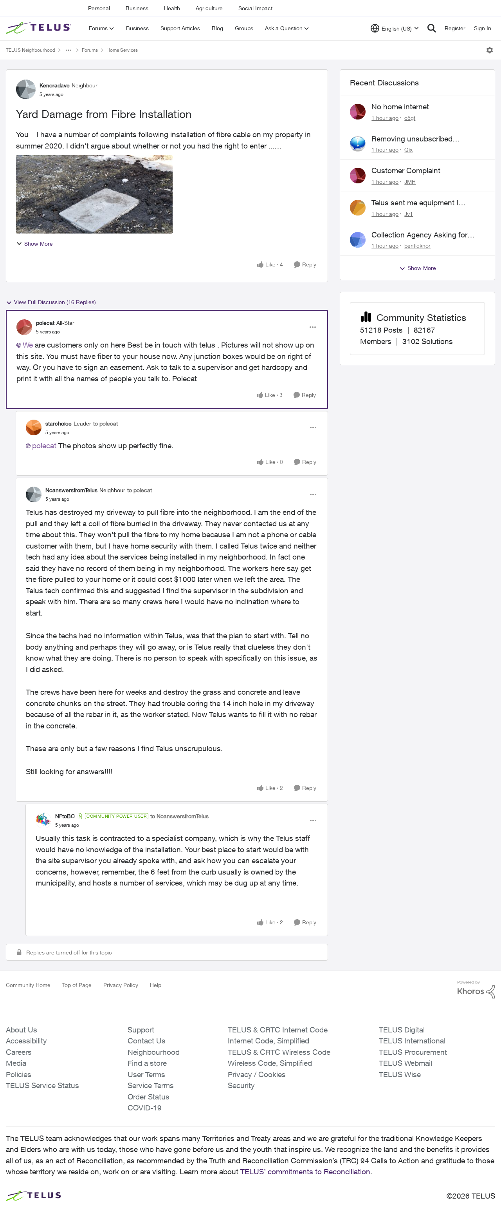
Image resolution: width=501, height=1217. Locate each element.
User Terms (146, 1074)
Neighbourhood (154, 1052)
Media (16, 1063)
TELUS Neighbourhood (30, 50)
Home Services (122, 50)
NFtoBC (65, 816)
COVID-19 (145, 1107)
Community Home (28, 985)
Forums (90, 50)
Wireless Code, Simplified (270, 1063)
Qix (408, 149)
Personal (99, 8)
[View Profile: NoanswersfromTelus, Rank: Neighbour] (33, 494)
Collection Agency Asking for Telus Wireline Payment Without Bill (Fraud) (423, 235)
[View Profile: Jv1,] (358, 208)
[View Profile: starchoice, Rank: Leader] (33, 427)
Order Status (148, 1096)
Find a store (147, 1063)
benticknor (417, 245)
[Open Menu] (489, 50)
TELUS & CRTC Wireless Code (279, 1052)
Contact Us (147, 1040)
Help (155, 985)
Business (137, 8)
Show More (38, 243)
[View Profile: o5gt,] (358, 112)
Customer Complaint (405, 170)
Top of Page (77, 985)
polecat (45, 322)
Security (241, 1085)
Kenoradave (55, 85)
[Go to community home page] (39, 28)
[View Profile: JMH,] (358, 175)
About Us (21, 1029)
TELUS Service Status (42, 1085)
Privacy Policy (120, 985)
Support (141, 1029)
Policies (18, 1074)
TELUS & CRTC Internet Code (278, 1029)
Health (172, 8)
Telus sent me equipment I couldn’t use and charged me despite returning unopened (419, 203)
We (28, 344)
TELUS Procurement (413, 1052)
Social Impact (255, 8)
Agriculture (209, 8)
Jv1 (408, 213)
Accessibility (26, 1040)
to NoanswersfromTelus (179, 816)
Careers (19, 1052)
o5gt (409, 117)
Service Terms (151, 1085)
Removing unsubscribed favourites (411, 139)
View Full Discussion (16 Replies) (55, 302)
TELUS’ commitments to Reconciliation (305, 1171)
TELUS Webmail (405, 1063)
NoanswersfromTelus (71, 490)
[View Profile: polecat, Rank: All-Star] (24, 327)
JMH (410, 181)
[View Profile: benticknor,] (358, 240)
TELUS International (412, 1040)
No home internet (400, 106)
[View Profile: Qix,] (358, 144)
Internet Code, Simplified (268, 1040)
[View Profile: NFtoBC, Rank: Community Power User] (43, 820)
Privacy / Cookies (257, 1074)
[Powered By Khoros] (476, 990)
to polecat (105, 423)
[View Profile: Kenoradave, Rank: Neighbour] (26, 89)
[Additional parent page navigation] (68, 50)
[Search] (431, 28)
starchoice (58, 423)
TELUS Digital (402, 1029)
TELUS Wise (400, 1074)
